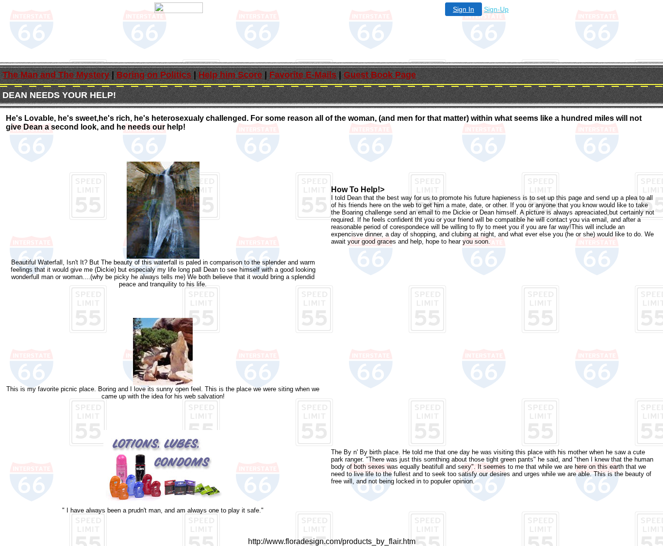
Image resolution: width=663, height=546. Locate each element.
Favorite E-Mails (302, 75)
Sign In (463, 9)
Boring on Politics (153, 75)
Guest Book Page (380, 75)
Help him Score (230, 75)
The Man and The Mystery (55, 75)
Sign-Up (496, 9)
